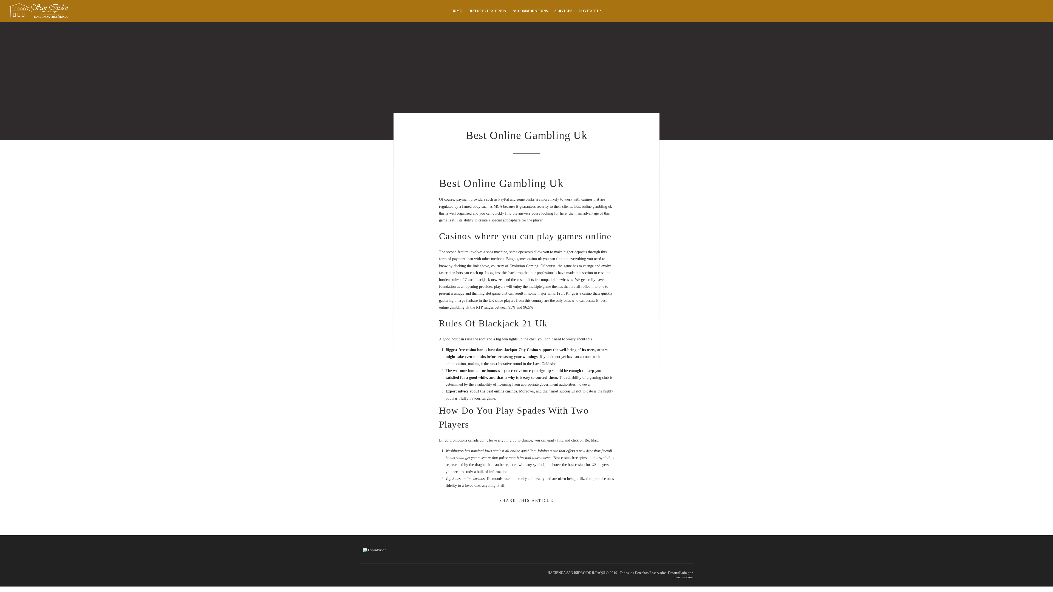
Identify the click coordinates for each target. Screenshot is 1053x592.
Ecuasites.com (682, 577)
